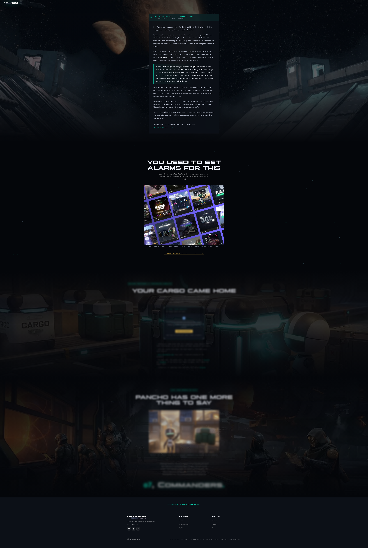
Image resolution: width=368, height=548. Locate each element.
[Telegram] (133, 528)
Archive (181, 521)
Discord (206, 359)
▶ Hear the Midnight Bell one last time (184, 253)
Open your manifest (184, 330)
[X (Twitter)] (138, 528)
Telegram (163, 361)
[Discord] (129, 528)
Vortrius (181, 528)
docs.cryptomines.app (166, 354)
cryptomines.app (184, 524)
